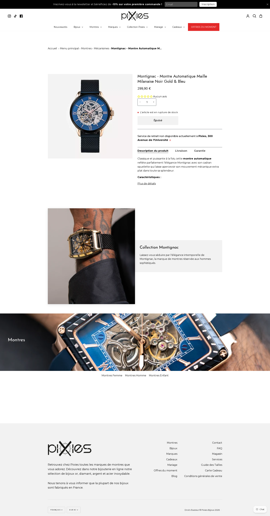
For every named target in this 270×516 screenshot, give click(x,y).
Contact (217, 442)
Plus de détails (147, 183)
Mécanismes (101, 48)
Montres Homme (135, 375)
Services (217, 459)
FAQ (219, 448)
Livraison (181, 150)
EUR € (72, 510)
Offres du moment (165, 470)
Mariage (172, 464)
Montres (86, 48)
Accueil (52, 48)
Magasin (217, 453)
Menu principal (69, 48)
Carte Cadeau (213, 470)
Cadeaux (171, 459)
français (55, 510)
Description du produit (153, 150)
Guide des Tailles (211, 464)
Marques (171, 453)
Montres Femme (112, 375)
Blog (174, 476)
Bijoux (173, 448)
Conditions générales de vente (203, 476)
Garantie (199, 150)
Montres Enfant (159, 375)
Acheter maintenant (201, 120)
